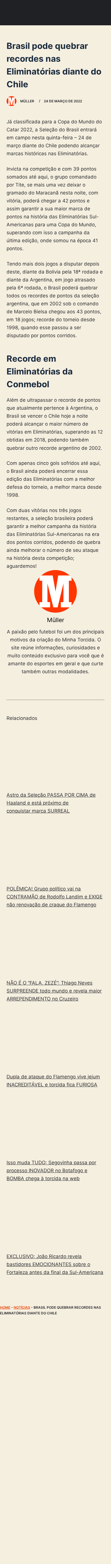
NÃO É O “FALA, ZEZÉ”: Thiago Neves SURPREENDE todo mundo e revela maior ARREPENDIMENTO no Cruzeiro (54, 991)
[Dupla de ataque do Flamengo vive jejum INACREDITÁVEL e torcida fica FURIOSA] (55, 1038)
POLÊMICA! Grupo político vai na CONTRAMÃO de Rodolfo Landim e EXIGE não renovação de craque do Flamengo (54, 897)
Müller (55, 619)
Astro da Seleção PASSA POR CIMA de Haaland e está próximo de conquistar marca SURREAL (51, 803)
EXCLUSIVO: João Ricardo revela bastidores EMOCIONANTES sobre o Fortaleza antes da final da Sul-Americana (55, 1264)
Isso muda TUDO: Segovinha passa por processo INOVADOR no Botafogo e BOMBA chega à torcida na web (51, 1170)
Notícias (22, 1307)
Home (5, 1307)
